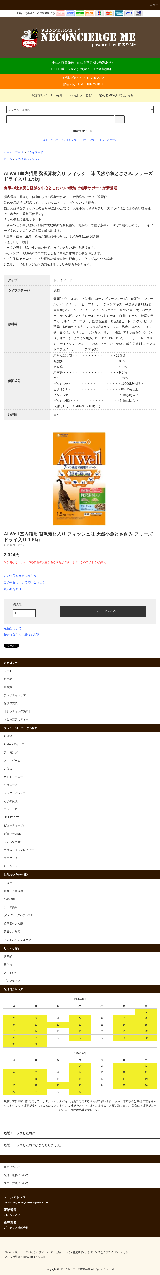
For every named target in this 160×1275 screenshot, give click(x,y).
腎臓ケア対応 (12, 931)
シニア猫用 (11, 907)
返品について (12, 628)
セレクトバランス (15, 793)
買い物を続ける (14, 589)
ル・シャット (12, 866)
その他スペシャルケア (29, 159)
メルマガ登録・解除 (16, 1256)
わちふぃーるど (81, 95)
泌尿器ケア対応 (13, 923)
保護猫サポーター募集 (46, 95)
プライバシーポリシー (118, 1252)
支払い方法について (16, 1252)
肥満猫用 (9, 899)
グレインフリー (70, 139)
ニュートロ (11, 809)
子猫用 (8, 882)
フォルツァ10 (12, 841)
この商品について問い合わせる (24, 582)
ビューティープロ (15, 825)
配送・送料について (41, 1252)
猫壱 (84, 139)
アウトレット (12, 972)
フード (19, 152)
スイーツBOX (50, 139)
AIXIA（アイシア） (15, 744)
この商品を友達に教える (20, 575)
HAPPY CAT (11, 817)
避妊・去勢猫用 (13, 890)
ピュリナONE (12, 833)
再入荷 (8, 964)
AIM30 (8, 736)
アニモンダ (11, 752)
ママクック (11, 858)
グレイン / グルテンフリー (20, 915)
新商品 (8, 956)
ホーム (8, 152)
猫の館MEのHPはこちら (116, 95)
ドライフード (35, 152)
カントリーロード (15, 776)
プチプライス (12, 980)
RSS (32, 1256)
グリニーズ (11, 784)
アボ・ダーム (12, 760)
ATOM (41, 1256)
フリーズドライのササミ (103, 139)
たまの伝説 (11, 801)
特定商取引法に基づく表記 (21, 634)
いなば (8, 768)
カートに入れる (106, 611)
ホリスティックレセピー (19, 849)
